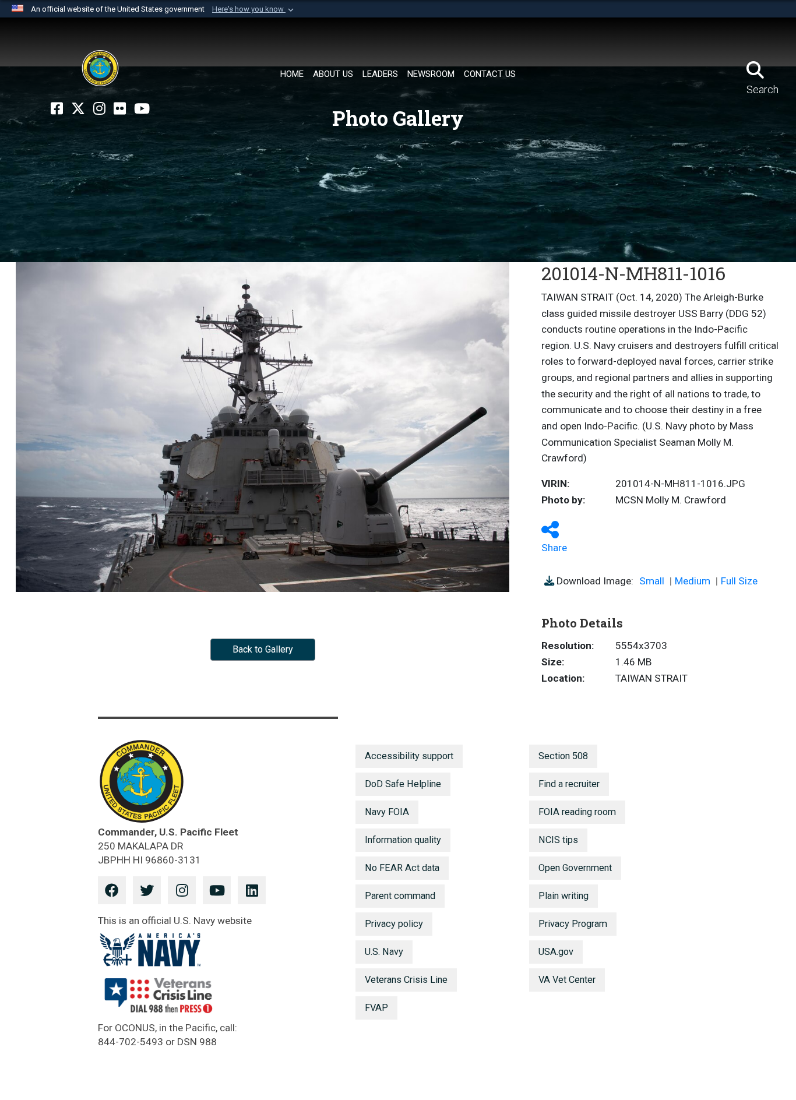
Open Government (575, 867)
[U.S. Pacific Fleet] (100, 68)
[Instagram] (99, 109)
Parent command (400, 895)
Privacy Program (572, 923)
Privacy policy (394, 923)
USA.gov (555, 951)
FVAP (376, 1007)
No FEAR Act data (402, 867)
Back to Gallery (263, 649)
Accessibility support (409, 755)
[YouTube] (142, 109)
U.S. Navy (384, 951)
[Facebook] (57, 109)
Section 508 (563, 755)
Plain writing (563, 895)
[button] (254, 9)
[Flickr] (120, 109)
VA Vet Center (567, 979)
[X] (78, 109)
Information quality (403, 839)
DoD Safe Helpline (403, 783)
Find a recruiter (569, 783)
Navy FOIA (387, 811)
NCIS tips (558, 839)
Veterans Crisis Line (406, 979)
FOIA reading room (577, 811)
